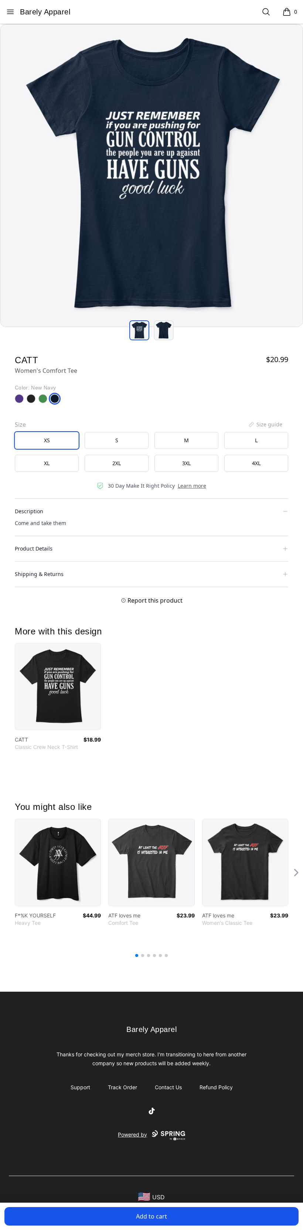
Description (29, 511)
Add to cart (151, 1216)
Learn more (192, 485)
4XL (256, 463)
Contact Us (168, 1087)
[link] (58, 687)
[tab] (139, 330)
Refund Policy (216, 1087)
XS (47, 440)
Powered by (132, 1134)
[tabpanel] (151, 175)
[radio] (47, 440)
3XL (186, 463)
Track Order (122, 1087)
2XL (116, 463)
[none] (265, 424)
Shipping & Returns (39, 573)
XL (47, 463)
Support (80, 1087)
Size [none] (20, 424)
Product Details (33, 548)
